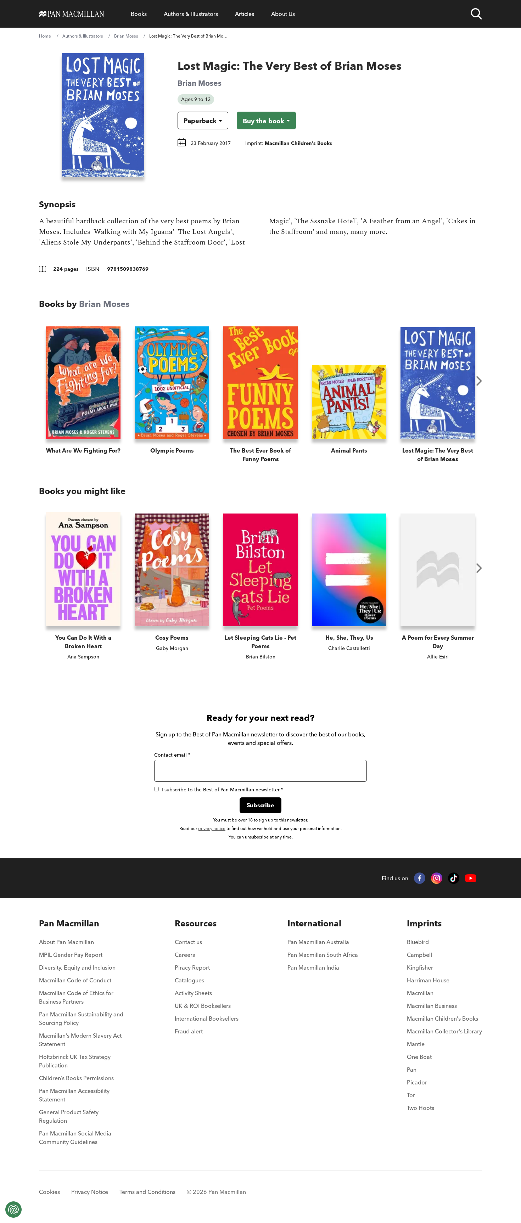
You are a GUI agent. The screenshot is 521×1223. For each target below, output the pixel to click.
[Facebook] (419, 878)
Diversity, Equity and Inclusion (77, 967)
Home (45, 36)
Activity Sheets (193, 993)
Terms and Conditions (147, 1191)
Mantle (416, 1044)
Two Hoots (420, 1107)
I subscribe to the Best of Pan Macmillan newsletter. (222, 789)
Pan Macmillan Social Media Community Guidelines (75, 1137)
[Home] (72, 14)
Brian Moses (126, 36)
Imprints (424, 923)
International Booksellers (207, 1018)
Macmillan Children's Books (442, 1018)
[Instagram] (436, 878)
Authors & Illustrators (191, 13)
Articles (244, 13)
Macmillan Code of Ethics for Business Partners (76, 997)
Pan (411, 1069)
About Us (283, 13)
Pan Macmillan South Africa (322, 954)
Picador (417, 1082)
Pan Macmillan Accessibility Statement (74, 1095)
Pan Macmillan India (313, 967)
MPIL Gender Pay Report (70, 954)
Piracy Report (192, 967)
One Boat (419, 1056)
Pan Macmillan (69, 923)
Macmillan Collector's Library (444, 1031)
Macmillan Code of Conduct (75, 980)
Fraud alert (189, 1031)
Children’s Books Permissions (76, 1078)
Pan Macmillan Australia (318, 942)
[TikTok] (453, 878)
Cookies (49, 1191)
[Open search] (476, 13)
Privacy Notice (89, 1191)
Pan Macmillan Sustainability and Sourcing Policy (81, 1018)
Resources (196, 923)
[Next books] (479, 381)
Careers (185, 954)
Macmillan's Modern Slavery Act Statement (80, 1040)
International (314, 923)
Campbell (419, 954)
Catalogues (189, 980)
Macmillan (420, 993)
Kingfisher (420, 967)
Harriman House (428, 980)
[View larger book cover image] (103, 115)
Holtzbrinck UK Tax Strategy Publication (75, 1061)
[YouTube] (470, 878)
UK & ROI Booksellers (203, 1005)
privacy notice (211, 828)
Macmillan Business (432, 1005)
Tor (411, 1095)
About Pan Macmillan (66, 942)
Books (139, 13)
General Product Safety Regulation (69, 1116)
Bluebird (418, 942)
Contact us (188, 942)
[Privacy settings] (13, 1209)
